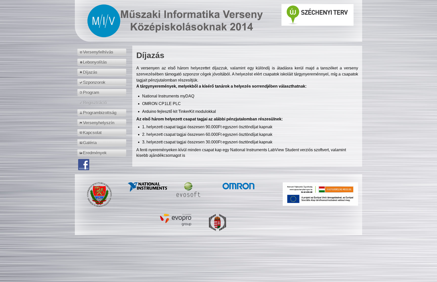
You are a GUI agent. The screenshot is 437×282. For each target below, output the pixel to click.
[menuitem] (102, 52)
